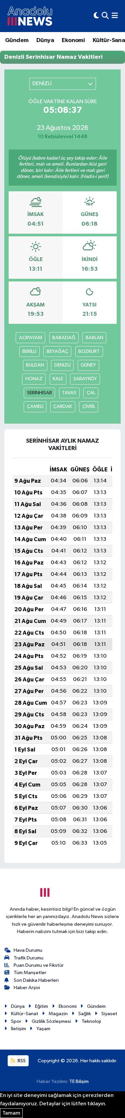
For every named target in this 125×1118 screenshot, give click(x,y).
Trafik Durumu (28, 957)
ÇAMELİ (35, 406)
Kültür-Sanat (24, 1013)
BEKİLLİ (29, 351)
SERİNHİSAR (39, 392)
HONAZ (34, 378)
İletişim (18, 1028)
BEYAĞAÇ (57, 351)
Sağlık (84, 1013)
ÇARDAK (62, 406)
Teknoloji (91, 1021)
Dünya (45, 40)
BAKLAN (94, 337)
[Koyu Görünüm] (96, 16)
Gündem (16, 40)
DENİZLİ (62, 365)
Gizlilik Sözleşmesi (51, 1021)
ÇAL (91, 392)
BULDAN (35, 365)
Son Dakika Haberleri (36, 980)
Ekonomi (73, 40)
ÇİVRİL (88, 406)
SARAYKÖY (85, 378)
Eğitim (41, 1006)
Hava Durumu (28, 950)
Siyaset (109, 1013)
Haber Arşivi (27, 987)
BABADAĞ (63, 337)
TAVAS (69, 392)
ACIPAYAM (30, 337)
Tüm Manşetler (30, 972)
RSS (21, 1060)
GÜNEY (88, 365)
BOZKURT (89, 351)
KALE (58, 378)
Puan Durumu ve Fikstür (39, 965)
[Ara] (105, 16)
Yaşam (43, 1028)
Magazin (58, 1013)
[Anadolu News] (29, 16)
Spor (16, 1021)
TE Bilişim (79, 1081)
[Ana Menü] (115, 16)
